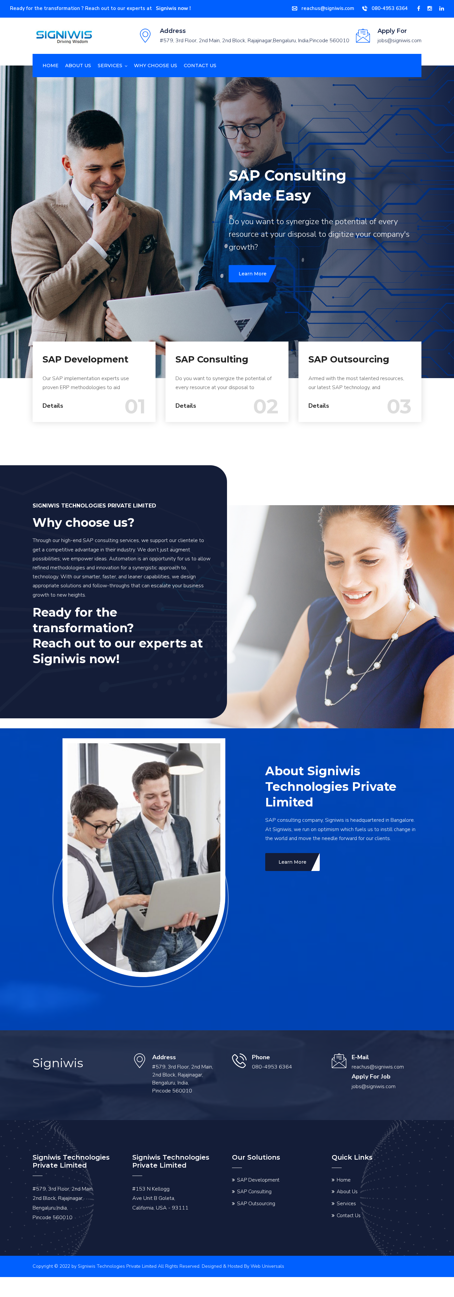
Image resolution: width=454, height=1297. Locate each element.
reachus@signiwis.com (327, 8)
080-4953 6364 (390, 8)
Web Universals (267, 1273)
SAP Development (85, 366)
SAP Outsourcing (348, 366)
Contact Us (349, 1223)
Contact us (200, 66)
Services (110, 66)
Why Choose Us (155, 66)
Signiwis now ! (173, 8)
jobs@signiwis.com (374, 1093)
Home (50, 66)
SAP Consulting (211, 366)
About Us (78, 66)
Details (53, 413)
